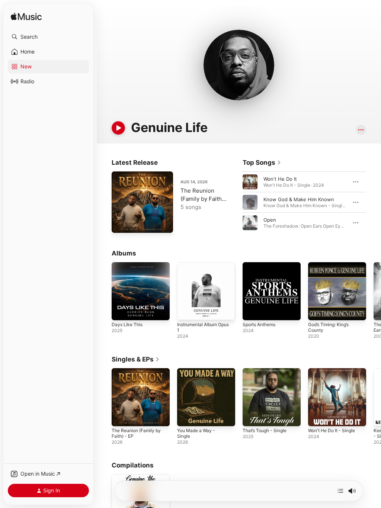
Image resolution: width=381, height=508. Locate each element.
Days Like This (127, 324)
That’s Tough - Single (264, 430)
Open (269, 220)
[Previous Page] (235, 202)
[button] (48, 36)
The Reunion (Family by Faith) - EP (202, 198)
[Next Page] (373, 202)
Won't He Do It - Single (331, 430)
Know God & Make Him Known (298, 199)
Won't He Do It (280, 179)
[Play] (118, 128)
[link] (262, 162)
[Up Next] (340, 491)
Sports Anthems (259, 324)
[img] (26, 17)
